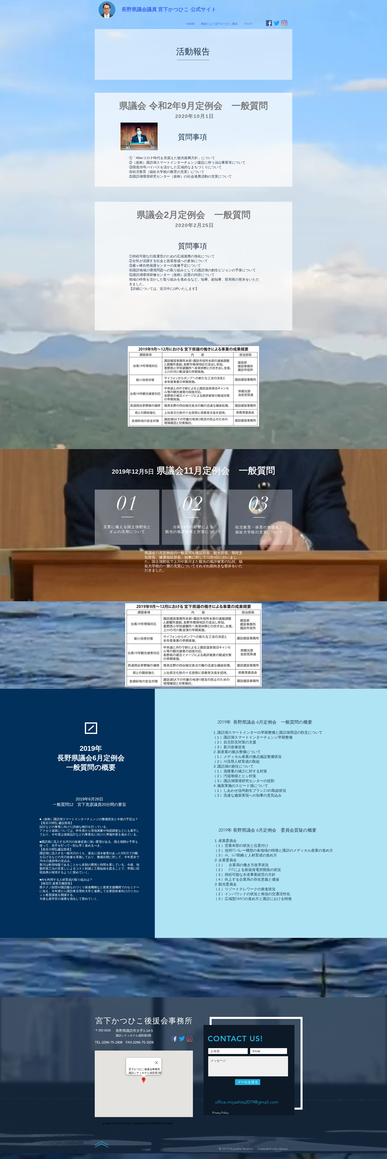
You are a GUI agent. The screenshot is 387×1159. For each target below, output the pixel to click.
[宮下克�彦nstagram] (189, 1038)
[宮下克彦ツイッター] (277, 23)
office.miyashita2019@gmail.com (246, 1102)
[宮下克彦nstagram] (284, 23)
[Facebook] (269, 23)
